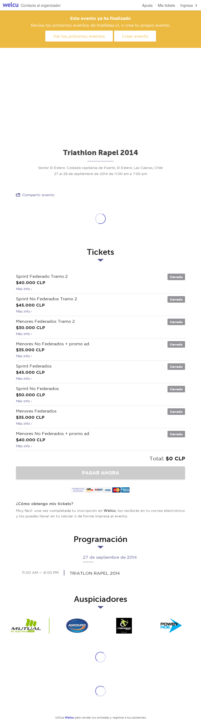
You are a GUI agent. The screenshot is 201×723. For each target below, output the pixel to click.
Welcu (10, 5)
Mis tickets (166, 5)
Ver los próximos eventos (79, 36)
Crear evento (135, 36)
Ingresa (186, 5)
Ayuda (147, 5)
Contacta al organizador (41, 5)
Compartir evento (38, 195)
